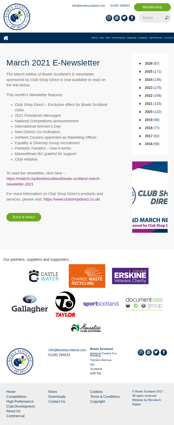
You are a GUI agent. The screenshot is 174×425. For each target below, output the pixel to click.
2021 (152, 104)
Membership (152, 7)
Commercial (168, 38)
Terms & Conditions (105, 396)
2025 (152, 71)
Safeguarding (131, 38)
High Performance (155, 38)
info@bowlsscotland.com (88, 5)
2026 (151, 63)
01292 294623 (120, 5)
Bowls (108, 38)
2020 (152, 112)
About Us (94, 38)
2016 (151, 144)
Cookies (96, 392)
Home (10, 392)
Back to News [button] (24, 217)
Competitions (142, 38)
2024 (152, 79)
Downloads (57, 396)
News (102, 38)
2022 (152, 95)
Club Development (118, 38)
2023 (152, 88)
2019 (151, 120)
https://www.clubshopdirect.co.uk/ (72, 199)
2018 (151, 128)
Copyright (97, 401)
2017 (151, 136)
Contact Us (56, 401)
